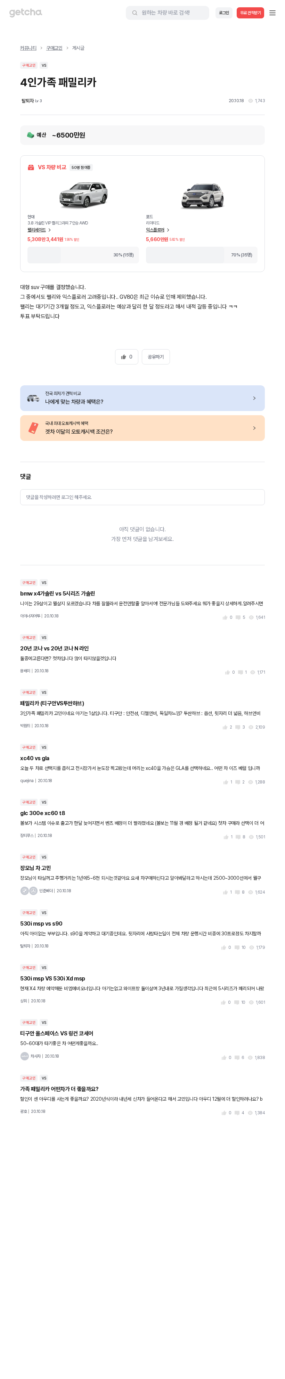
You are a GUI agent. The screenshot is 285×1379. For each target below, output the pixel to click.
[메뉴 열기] (272, 13)
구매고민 (54, 48)
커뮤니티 (28, 48)
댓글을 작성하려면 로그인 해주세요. (59, 497)
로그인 (224, 12)
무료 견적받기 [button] (250, 12)
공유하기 (156, 357)
